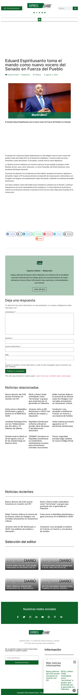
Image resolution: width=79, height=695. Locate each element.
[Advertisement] (39, 38)
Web (7, 355)
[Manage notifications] (74, 690)
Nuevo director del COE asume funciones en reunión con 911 (15, 396)
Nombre (9, 338)
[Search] (75, 8)
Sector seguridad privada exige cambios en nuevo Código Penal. (62, 438)
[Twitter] (39, 13)
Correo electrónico (13, 346)
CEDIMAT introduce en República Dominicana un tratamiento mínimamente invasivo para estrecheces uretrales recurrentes (39, 442)
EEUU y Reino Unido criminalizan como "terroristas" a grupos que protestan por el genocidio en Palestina (39, 398)
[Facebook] (34, 13)
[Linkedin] (42, 13)
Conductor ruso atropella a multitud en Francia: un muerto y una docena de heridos (62, 412)
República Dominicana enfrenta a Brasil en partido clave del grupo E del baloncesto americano (39, 426)
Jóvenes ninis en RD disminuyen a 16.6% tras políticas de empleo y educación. (39, 412)
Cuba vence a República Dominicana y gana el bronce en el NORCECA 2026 (15, 412)
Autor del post (39, 289)
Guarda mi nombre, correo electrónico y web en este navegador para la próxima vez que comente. (38, 365)
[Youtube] (45, 13)
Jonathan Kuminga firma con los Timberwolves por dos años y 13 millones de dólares (16, 425)
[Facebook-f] (18, 617)
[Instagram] (37, 13)
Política (38, 75)
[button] (39, 19)
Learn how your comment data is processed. (53, 376)
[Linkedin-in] (36, 617)
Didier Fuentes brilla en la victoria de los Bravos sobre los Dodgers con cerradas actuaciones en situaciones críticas (62, 398)
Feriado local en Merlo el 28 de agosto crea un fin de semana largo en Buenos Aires (16, 439)
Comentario (10, 312)
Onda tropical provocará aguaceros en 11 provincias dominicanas (63, 424)
